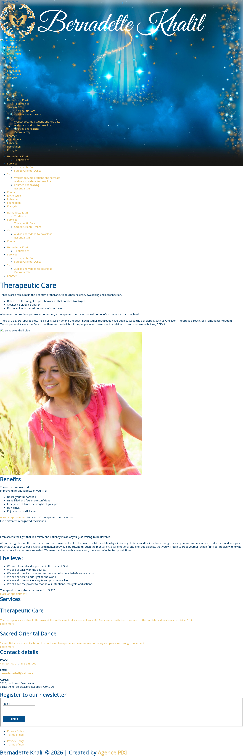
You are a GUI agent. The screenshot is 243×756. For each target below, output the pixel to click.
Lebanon (12, 46)
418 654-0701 (9, 663)
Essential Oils (22, 132)
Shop (10, 118)
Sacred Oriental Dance (27, 114)
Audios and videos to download (33, 125)
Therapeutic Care (24, 111)
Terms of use (15, 734)
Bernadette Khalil (17, 100)
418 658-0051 (29, 663)
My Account (14, 53)
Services (12, 107)
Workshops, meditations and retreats (37, 121)
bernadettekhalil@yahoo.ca (16, 673)
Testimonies (22, 103)
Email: (6, 704)
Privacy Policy (15, 731)
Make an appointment (13, 517)
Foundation (14, 50)
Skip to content (9, 2)
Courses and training (26, 128)
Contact (12, 136)
